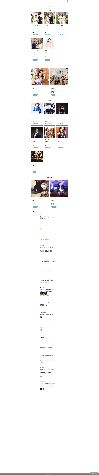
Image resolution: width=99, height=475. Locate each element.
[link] (37, 26)
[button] (67, 1)
